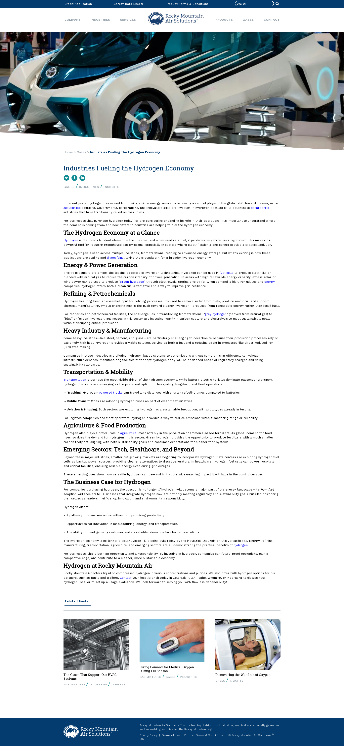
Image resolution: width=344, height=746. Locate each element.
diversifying (115, 257)
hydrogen (241, 545)
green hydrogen (132, 281)
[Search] (277, 3)
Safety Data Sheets (129, 3)
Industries (100, 19)
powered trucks (111, 392)
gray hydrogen (216, 314)
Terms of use (171, 735)
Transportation (75, 379)
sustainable (72, 208)
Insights (111, 187)
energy (269, 281)
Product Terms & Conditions (187, 3)
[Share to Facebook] (74, 178)
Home (176, 20)
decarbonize (260, 208)
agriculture (128, 433)
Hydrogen (71, 240)
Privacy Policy (148, 735)
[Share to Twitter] (66, 178)
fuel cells (227, 273)
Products (224, 19)
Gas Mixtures (74, 684)
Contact (272, 19)
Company (72, 19)
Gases (248, 19)
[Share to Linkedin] (82, 178)
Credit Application (78, 3)
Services (128, 19)
